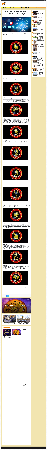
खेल (15, 7)
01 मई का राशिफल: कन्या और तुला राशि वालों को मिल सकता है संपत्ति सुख (7, 337)
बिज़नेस (22, 7)
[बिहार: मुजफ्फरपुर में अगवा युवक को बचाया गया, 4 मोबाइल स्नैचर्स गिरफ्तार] (35, 13)
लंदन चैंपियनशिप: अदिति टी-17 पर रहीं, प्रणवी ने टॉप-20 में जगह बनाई (40, 73)
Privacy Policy (12, 0)
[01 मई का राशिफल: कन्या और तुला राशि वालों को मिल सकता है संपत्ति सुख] (7, 332)
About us (9, 0)
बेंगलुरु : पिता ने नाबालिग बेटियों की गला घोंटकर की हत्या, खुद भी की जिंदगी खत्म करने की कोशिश (40, 57)
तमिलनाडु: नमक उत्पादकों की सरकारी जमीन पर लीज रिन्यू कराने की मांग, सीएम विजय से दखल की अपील (40, 53)
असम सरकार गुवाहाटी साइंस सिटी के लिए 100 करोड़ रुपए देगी (40, 25)
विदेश (8, 7)
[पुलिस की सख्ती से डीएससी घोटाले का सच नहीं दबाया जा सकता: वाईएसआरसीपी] (35, 42)
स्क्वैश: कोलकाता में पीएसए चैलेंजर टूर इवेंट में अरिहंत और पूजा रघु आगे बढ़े (40, 65)
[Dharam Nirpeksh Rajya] (4, 4)
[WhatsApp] (0, 12)
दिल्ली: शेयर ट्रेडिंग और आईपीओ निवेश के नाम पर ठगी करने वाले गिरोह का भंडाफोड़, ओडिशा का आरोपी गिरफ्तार (40, 46)
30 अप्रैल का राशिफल (14, 336)
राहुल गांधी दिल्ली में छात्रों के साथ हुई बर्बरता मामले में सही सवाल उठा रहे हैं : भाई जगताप (40, 61)
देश (5, 7)
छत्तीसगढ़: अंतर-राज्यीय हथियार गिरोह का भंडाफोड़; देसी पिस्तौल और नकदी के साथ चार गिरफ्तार (40, 29)
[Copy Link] (0, 14)
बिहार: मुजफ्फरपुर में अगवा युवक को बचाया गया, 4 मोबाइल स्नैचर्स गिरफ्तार (40, 13)
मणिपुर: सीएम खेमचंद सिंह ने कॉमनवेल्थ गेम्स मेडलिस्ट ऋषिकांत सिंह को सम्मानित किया (40, 21)
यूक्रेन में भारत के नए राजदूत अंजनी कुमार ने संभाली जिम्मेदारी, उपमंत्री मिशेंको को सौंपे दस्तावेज (40, 69)
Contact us (16, 0)
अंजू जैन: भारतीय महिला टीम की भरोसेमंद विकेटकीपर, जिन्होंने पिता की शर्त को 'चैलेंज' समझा (40, 37)
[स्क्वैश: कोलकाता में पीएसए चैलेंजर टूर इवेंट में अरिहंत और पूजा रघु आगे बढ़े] (35, 65)
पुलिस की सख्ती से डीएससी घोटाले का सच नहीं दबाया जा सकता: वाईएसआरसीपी (40, 41)
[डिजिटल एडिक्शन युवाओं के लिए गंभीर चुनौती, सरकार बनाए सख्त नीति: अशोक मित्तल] (35, 17)
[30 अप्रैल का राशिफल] (16, 332)
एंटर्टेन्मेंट (18, 7)
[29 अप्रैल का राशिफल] (26, 356)
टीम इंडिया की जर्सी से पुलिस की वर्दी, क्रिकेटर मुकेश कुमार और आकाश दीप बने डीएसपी (40, 33)
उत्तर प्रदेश (12, 7)
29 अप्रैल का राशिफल (24, 384)
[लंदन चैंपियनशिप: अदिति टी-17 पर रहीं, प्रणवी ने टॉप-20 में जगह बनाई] (35, 74)
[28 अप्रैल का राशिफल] (7, 414)
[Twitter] (0, 13)
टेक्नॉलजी (27, 7)
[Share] (0, 16)
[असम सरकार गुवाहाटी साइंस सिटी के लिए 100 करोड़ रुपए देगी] (35, 25)
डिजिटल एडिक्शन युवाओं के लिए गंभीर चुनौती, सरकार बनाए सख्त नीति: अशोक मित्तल (40, 17)
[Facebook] (0, 11)
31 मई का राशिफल (8, 305)
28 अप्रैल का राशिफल (5, 442)
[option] (16, 305)
